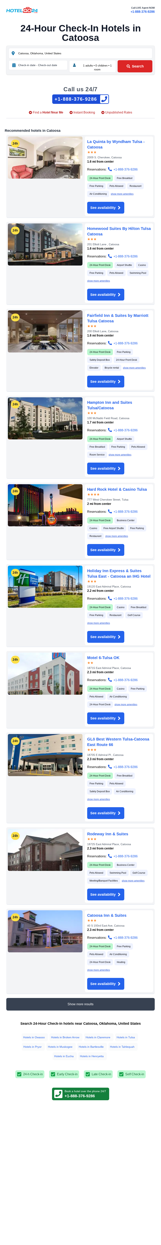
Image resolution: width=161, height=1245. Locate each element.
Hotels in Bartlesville (91, 1046)
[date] (14, 65)
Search (138, 66)
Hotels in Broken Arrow (65, 1037)
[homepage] (22, 10)
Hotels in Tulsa (126, 1037)
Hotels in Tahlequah (122, 1046)
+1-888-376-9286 (143, 11)
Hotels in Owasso (34, 1037)
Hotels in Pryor (32, 1046)
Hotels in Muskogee (60, 1046)
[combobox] (84, 53)
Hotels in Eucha (64, 1056)
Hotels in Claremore (98, 1037)
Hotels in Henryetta (92, 1056)
